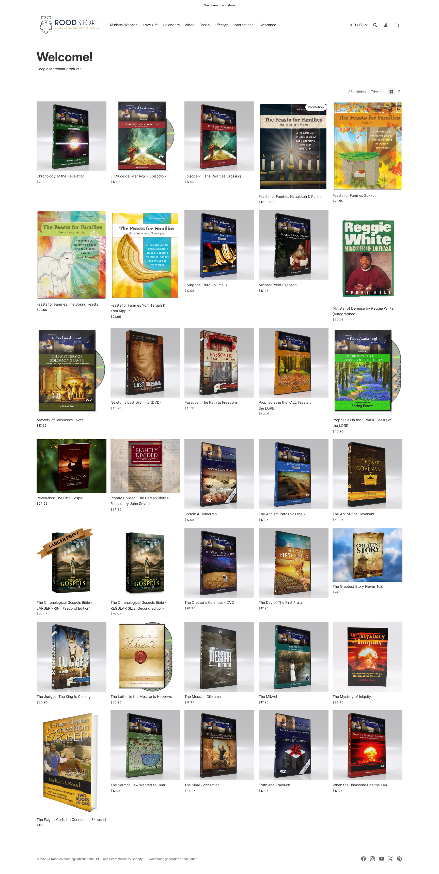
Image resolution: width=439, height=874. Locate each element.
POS (99, 859)
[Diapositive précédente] (340, 256)
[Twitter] (390, 859)
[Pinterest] (399, 859)
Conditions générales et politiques (173, 859)
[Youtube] (382, 859)
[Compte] (385, 25)
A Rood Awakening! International (71, 859)
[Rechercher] (375, 25)
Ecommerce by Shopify (126, 859)
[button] (377, 91)
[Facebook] (363, 859)
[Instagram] (372, 859)
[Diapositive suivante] (394, 256)
